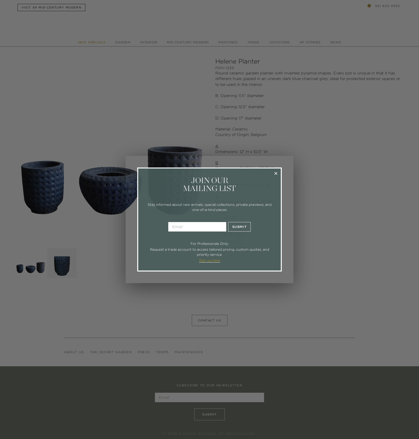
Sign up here (209, 260)
